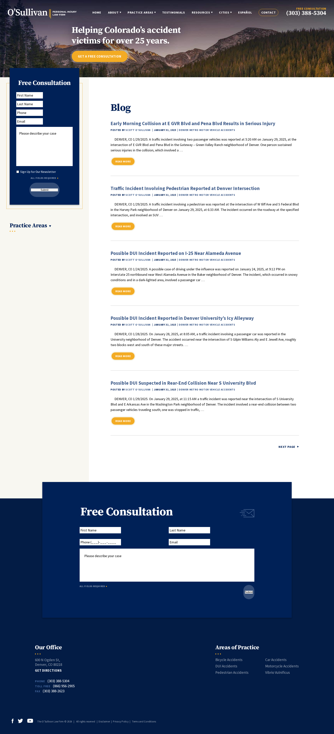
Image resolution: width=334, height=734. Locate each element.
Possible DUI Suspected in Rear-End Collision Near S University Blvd (183, 383)
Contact (268, 12)
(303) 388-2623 (53, 691)
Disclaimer (104, 721)
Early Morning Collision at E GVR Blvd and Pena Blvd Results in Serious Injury (193, 123)
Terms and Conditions (144, 721)
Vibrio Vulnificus (277, 672)
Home (96, 12)
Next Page (287, 446)
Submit (45, 189)
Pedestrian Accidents (231, 672)
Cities (224, 12)
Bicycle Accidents (228, 659)
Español (245, 12)
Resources (201, 12)
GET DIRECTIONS (48, 670)
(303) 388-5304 (306, 13)
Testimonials (173, 12)
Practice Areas (140, 12)
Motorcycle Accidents (282, 666)
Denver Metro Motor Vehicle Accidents (207, 130)
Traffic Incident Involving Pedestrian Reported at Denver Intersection (185, 188)
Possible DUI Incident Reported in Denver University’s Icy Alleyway (182, 318)
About (113, 12)
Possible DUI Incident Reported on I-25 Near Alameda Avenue (176, 253)
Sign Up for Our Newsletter (38, 172)
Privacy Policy (121, 721)
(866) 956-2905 (64, 686)
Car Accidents (275, 659)
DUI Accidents (226, 666)
